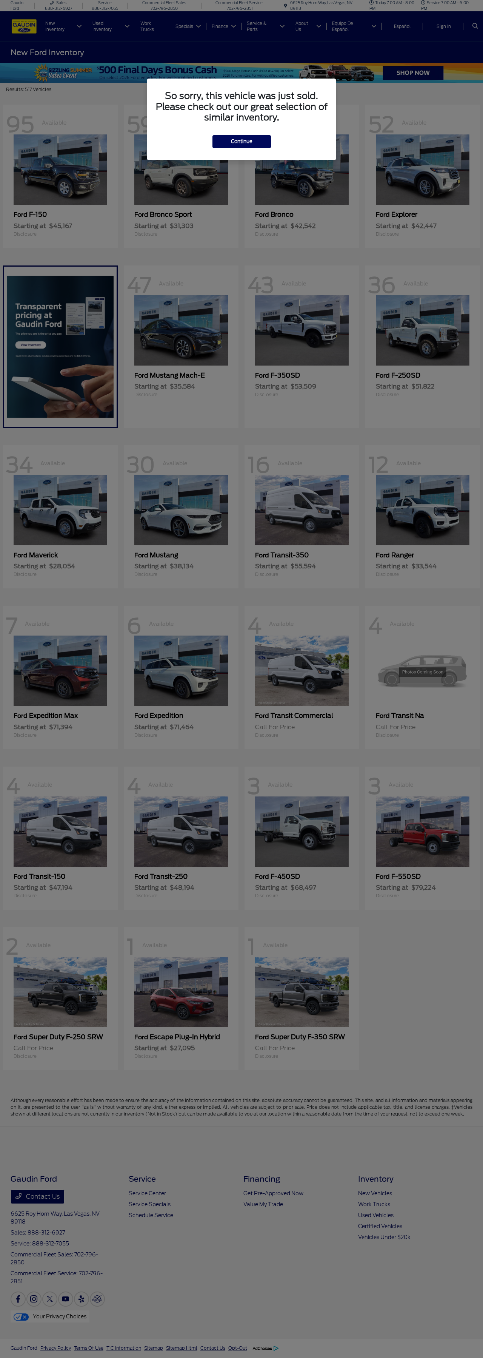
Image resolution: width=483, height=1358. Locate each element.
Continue (241, 141)
